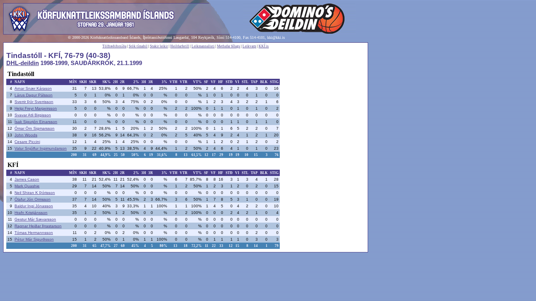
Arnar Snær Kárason (33, 88)
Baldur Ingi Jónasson (34, 206)
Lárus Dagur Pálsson (34, 95)
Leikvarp (249, 46)
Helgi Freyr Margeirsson (36, 108)
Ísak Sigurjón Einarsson (36, 122)
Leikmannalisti (203, 46)
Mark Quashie (27, 186)
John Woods (26, 135)
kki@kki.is (276, 37)
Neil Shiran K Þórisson (35, 192)
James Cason (27, 179)
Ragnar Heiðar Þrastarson (38, 226)
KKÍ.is (264, 46)
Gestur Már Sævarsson (35, 219)
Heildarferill (179, 46)
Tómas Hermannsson (34, 232)
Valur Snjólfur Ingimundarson (41, 148)
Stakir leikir (159, 46)
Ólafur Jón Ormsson (33, 199)
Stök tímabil (138, 46)
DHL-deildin (22, 63)
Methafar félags (228, 46)
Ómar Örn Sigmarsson (35, 128)
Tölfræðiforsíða (114, 46)
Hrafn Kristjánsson (31, 212)
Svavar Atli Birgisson (33, 115)
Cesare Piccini (27, 142)
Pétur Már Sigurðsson (34, 239)
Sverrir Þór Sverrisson (34, 102)
